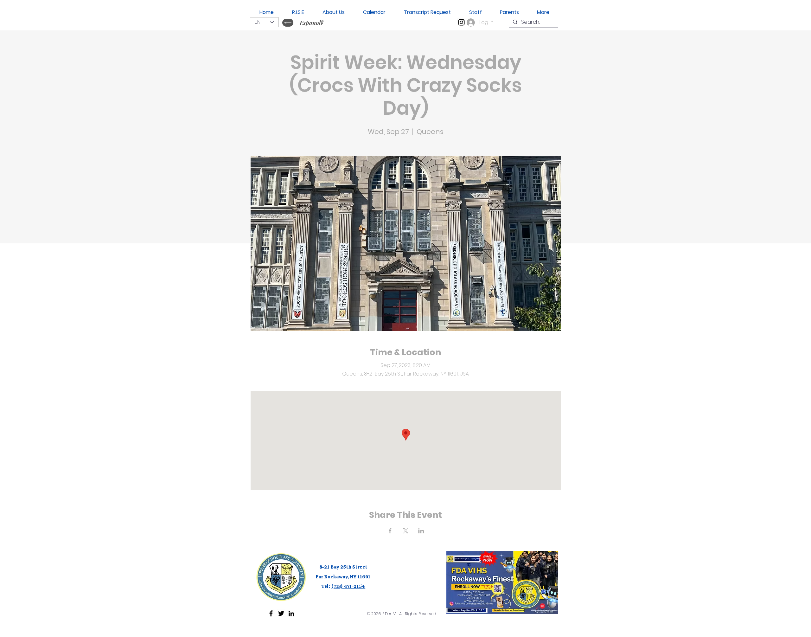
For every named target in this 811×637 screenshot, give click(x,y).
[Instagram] (461, 22)
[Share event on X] (406, 530)
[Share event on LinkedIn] (421, 530)
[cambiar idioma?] (287, 23)
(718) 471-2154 (348, 586)
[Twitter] (281, 613)
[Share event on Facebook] (390, 530)
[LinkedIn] (291, 613)
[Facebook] (271, 613)
